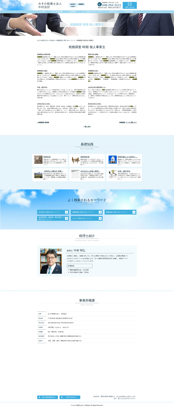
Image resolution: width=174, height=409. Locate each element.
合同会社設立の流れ (43, 104)
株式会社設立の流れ (94, 104)
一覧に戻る (87, 126)
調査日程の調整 (93, 54)
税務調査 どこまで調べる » (128, 122)
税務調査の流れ (93, 71)
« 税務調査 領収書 (43, 122)
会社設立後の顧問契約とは (96, 87)
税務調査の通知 (42, 71)
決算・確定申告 (42, 87)
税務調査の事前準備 (43, 54)
